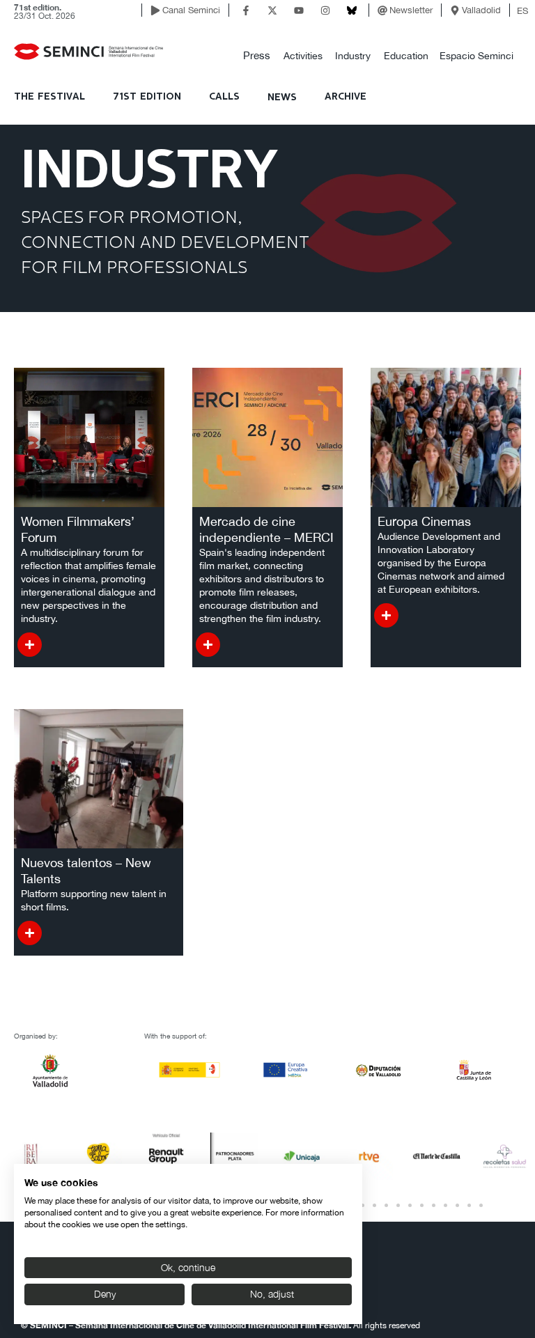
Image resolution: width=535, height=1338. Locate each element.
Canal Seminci (191, 10)
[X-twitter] (272, 10)
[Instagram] (325, 10)
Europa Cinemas (424, 521)
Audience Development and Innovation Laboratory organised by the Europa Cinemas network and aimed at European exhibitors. (441, 563)
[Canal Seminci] (155, 10)
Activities (303, 55)
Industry (353, 55)
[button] (256, 56)
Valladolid (481, 10)
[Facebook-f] (246, 10)
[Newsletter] (382, 10)
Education (406, 55)
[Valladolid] (455, 10)
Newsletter (411, 10)
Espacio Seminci (476, 55)
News (282, 97)
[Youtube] (299, 10)
